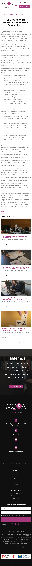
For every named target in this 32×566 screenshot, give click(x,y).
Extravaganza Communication (19, 562)
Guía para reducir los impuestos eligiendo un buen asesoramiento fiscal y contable (15, 267)
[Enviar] (16, 519)
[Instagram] (18, 524)
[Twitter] (12, 524)
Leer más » (4, 244)
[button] (16, 5)
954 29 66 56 (25, 2)
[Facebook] (9, 524)
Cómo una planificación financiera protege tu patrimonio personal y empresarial (16, 298)
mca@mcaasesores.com (16, 451)
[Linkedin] (15, 524)
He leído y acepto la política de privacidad (13, 515)
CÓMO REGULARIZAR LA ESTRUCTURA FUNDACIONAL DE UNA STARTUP (14, 329)
